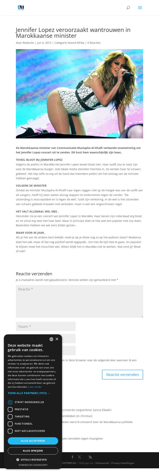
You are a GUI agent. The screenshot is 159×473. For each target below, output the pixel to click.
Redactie (28, 43)
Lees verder (35, 386)
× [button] (56, 339)
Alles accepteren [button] (33, 440)
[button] (33, 393)
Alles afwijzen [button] (33, 450)
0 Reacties (94, 43)
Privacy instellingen (122, 463)
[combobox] (51, 339)
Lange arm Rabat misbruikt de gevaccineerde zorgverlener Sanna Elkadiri (63, 410)
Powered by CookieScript (33, 464)
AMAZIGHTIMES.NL (65, 463)
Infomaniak (102, 463)
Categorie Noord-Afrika (69, 43)
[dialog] (33, 401)
